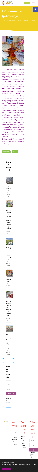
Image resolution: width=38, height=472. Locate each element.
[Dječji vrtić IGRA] (7, 3)
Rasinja (23, 436)
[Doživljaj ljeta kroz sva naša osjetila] (9, 241)
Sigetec (23, 445)
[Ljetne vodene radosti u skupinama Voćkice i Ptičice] (9, 203)
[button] (35, 9)
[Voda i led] (9, 273)
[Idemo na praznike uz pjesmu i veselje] (9, 328)
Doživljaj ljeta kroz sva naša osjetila (8, 254)
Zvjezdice (14, 444)
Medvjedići (14, 439)
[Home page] (2, 20)
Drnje (23, 450)
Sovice (14, 432)
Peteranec (23, 447)
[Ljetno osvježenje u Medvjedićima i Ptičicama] (9, 294)
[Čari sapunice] (9, 180)
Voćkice (14, 437)
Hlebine (23, 438)
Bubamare (14, 435)
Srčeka (15, 152)
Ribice (14, 442)
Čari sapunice (8, 188)
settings (14, 466)
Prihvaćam (6, 469)
